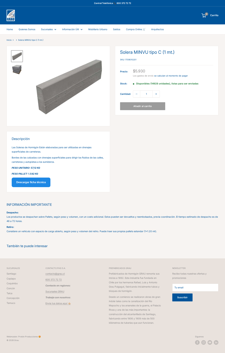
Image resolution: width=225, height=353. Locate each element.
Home (10, 29)
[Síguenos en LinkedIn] (216, 342)
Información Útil (70, 29)
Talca (9, 293)
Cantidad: (125, 93)
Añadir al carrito (142, 106)
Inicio (9, 40)
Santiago (11, 273)
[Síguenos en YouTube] (210, 342)
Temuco (11, 303)
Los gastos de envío (143, 75)
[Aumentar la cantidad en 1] (156, 94)
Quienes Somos (27, 29)
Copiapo (11, 278)
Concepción (13, 298)
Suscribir (182, 297)
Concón (11, 288)
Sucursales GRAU (54, 291)
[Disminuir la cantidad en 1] (136, 94)
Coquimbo (12, 283)
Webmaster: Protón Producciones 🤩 (24, 336)
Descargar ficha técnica (31, 182)
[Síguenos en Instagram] (203, 342)
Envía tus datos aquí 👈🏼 (58, 303)
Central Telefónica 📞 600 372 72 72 (112, 3)
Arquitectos (157, 29)
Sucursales (47, 29)
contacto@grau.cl (55, 273)
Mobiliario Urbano (97, 29)
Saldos (116, 29)
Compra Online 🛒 (135, 29)
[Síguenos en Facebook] (197, 342)
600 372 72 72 (53, 279)
